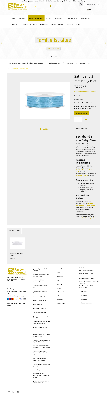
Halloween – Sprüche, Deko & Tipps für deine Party (41, 341)
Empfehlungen (14, 231)
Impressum (60, 276)
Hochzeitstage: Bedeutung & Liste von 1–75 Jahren (41, 292)
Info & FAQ (60, 299)
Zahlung (59, 288)
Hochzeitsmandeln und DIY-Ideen (41, 286)
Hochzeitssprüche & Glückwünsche (38, 280)
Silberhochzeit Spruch (39, 296)
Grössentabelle (61, 303)
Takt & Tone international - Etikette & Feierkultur (40, 359)
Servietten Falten (38, 304)
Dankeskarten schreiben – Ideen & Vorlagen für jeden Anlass (40, 353)
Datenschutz (60, 269)
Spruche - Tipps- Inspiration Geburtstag (40, 269)
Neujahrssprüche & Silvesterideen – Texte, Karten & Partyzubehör (41, 334)
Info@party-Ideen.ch (89, 270)
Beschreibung (81, 128)
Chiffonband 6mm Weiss (16, 255)
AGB (58, 280)
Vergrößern (45, 129)
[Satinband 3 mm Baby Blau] (45, 100)
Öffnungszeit (60, 292)
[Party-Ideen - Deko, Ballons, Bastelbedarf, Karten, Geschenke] (17, 6)
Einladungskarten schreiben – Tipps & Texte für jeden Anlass (41, 346)
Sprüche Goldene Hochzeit (40, 300)
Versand (59, 272)
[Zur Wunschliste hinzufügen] (85, 119)
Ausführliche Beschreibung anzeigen (85, 91)
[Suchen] (50, 6)
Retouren (59, 284)
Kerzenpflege (36, 369)
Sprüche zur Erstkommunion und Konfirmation (41, 381)
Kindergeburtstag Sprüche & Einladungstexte (41, 275)
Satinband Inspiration (88, 218)
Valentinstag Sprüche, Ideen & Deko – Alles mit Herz (41, 322)
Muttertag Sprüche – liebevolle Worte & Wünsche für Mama (41, 375)
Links (58, 295)
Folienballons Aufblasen (39, 308)
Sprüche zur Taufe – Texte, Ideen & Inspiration (40, 316)
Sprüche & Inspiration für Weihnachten (40, 328)
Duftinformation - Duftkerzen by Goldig (41, 365)
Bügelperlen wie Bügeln (39, 312)
